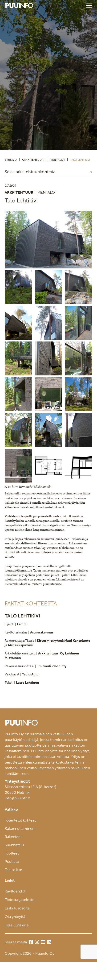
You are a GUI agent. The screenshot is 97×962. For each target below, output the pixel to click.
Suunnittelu (14, 845)
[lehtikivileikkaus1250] (78, 466)
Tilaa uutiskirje (17, 925)
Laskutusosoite (17, 908)
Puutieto (12, 861)
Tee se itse (13, 869)
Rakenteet (13, 837)
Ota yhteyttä (15, 916)
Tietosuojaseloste (19, 899)
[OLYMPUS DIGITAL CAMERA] (48, 239)
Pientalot (57, 159)
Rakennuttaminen (19, 828)
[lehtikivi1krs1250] (48, 466)
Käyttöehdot (15, 891)
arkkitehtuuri (33, 159)
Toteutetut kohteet (20, 820)
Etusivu (11, 159)
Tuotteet (12, 853)
